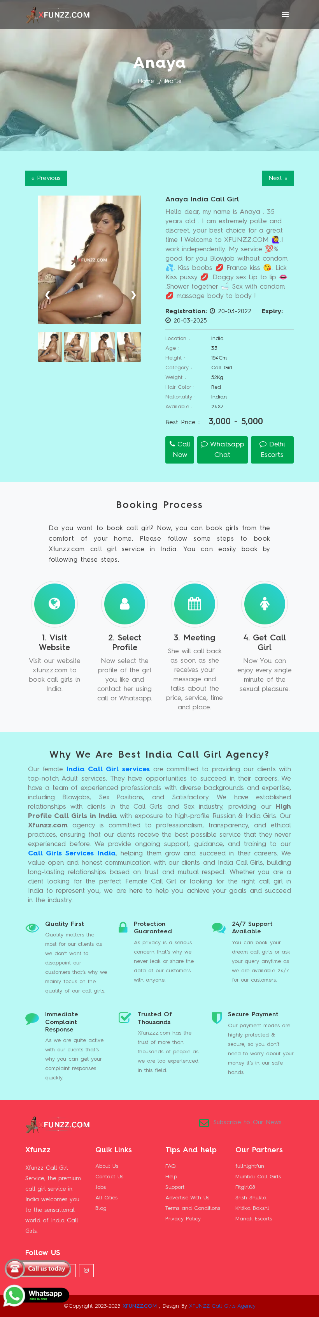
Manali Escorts (253, 1219)
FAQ (170, 1166)
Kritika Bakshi (252, 1208)
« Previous (46, 178)
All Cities (106, 1198)
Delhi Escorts (273, 449)
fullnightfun (249, 1166)
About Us (106, 1166)
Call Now (181, 449)
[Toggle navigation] (285, 15)
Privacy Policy (183, 1219)
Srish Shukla (250, 1198)
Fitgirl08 (245, 1187)
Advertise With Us (187, 1198)
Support (174, 1187)
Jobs (100, 1187)
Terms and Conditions (192, 1208)
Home (146, 82)
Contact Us (109, 1176)
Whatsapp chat (226, 449)
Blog (101, 1208)
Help (171, 1176)
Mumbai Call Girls (258, 1176)
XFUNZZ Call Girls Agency (222, 1306)
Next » (277, 178)
